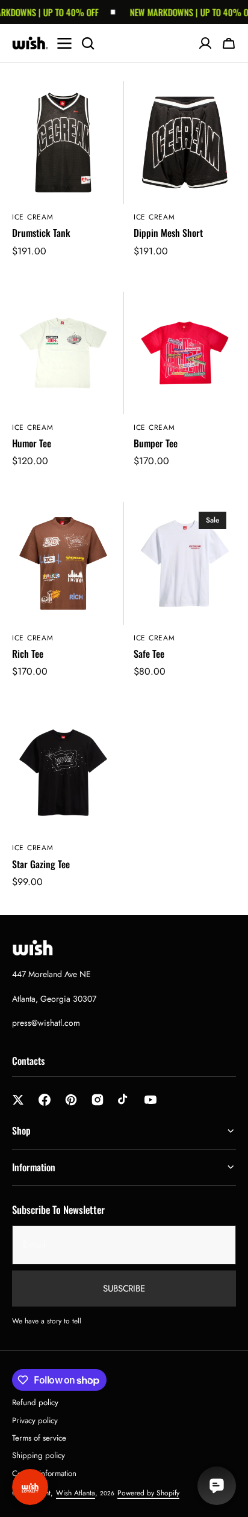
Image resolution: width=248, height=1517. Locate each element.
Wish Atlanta (75, 1493)
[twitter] (18, 1099)
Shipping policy (38, 1455)
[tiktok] (124, 1099)
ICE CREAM (32, 217)
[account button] (205, 43)
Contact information (44, 1473)
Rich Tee (27, 654)
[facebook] (44, 1099)
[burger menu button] (64, 43)
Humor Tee (31, 443)
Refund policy (35, 1402)
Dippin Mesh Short (168, 233)
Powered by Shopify (148, 1493)
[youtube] (150, 1099)
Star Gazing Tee (41, 864)
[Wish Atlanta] (30, 43)
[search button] (88, 43)
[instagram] (97, 1099)
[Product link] (63, 176)
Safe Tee (149, 654)
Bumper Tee (156, 443)
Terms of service (39, 1438)
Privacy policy (35, 1420)
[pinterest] (71, 1099)
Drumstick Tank (41, 233)
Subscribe (124, 1288)
